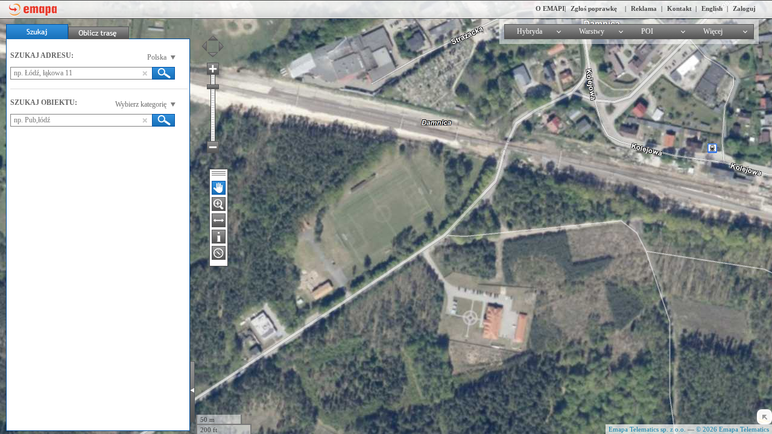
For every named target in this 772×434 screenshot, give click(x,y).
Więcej (713, 31)
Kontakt (679, 8)
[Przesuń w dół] (212, 57)
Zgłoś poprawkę (594, 8)
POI (647, 31)
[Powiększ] (213, 69)
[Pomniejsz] (213, 147)
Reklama (644, 8)
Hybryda (529, 31)
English (712, 8)
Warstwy (591, 31)
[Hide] (764, 417)
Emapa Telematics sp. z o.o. (647, 429)
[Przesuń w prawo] (218, 46)
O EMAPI (550, 8)
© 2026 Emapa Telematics (732, 429)
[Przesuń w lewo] (206, 46)
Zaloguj (744, 8)
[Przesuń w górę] (212, 35)
